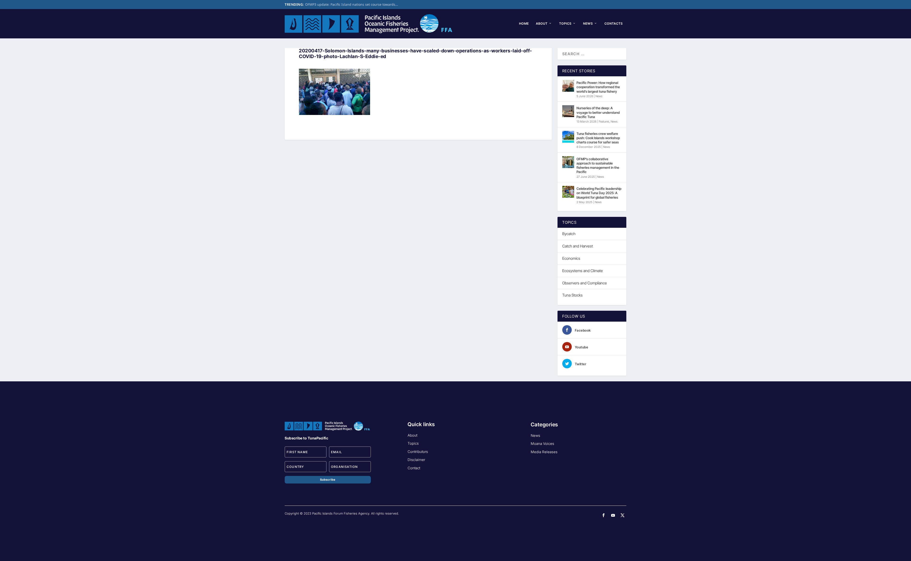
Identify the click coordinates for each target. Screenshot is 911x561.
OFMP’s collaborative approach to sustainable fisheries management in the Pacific (597, 165)
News (588, 23)
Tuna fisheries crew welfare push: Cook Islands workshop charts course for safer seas (598, 138)
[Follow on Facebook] (603, 515)
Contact (414, 468)
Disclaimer (416, 459)
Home (524, 23)
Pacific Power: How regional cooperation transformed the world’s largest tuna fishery (598, 87)
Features (604, 121)
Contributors (418, 451)
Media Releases (544, 452)
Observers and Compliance (584, 283)
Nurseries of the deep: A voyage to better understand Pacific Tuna (598, 112)
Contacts (613, 23)
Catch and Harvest (577, 246)
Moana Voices (542, 443)
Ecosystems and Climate (582, 270)
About (542, 23)
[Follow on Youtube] (613, 515)
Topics (565, 23)
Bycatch (569, 233)
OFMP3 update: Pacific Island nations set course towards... (351, 4)
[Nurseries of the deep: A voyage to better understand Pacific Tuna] (568, 111)
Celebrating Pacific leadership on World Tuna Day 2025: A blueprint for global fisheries (598, 193)
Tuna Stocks (572, 295)
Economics (571, 258)
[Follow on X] (622, 515)
